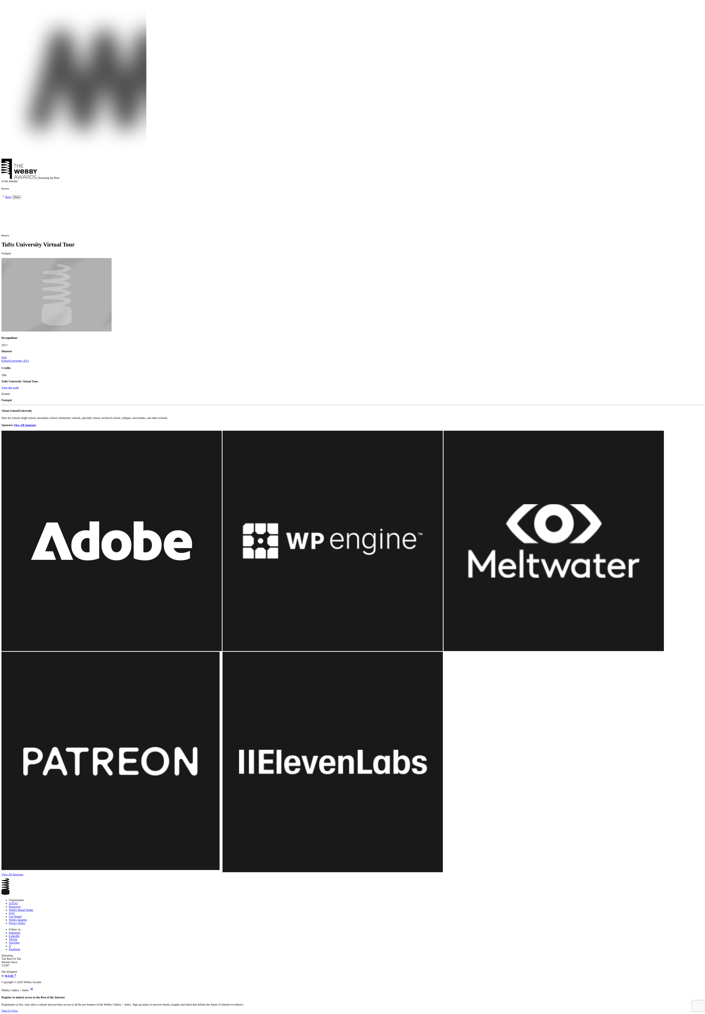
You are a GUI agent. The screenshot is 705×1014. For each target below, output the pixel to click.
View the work (10, 387)
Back (8, 197)
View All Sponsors (25, 425)
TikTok (13, 939)
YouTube (14, 942)
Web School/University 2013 (15, 359)
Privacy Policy (17, 923)
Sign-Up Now (9, 1010)
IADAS (13, 903)
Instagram (14, 932)
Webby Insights (18, 919)
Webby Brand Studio (21, 910)
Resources (15, 906)
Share (16, 197)
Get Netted (15, 916)
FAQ (12, 913)
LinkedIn (14, 936)
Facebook (14, 949)
